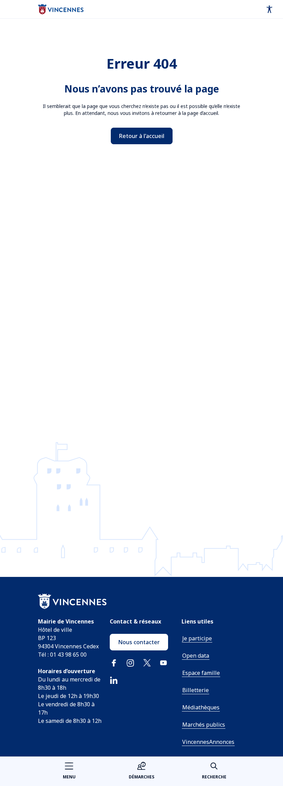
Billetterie (195, 690)
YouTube (163, 663)
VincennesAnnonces (208, 742)
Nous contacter (139, 642)
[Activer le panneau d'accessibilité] (269, 9)
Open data (195, 655)
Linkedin (114, 680)
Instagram (130, 663)
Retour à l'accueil (141, 136)
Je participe (197, 638)
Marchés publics (203, 724)
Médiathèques (200, 707)
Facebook (114, 663)
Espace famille (201, 673)
